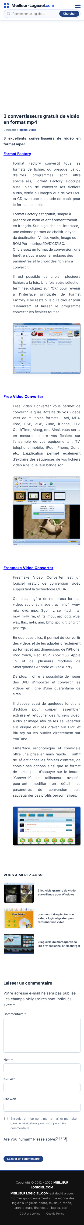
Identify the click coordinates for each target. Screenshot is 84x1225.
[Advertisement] (42, 64)
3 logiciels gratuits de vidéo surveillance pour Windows (57, 892)
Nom (8, 1059)
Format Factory (17, 153)
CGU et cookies (30, 1213)
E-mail (9, 1079)
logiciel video (27, 129)
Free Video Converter (23, 396)
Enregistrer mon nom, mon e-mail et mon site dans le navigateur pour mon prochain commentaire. (43, 1123)
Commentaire (15, 1014)
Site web (10, 1099)
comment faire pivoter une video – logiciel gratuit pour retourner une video (56, 918)
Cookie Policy (55, 1213)
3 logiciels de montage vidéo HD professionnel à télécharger (59, 944)
